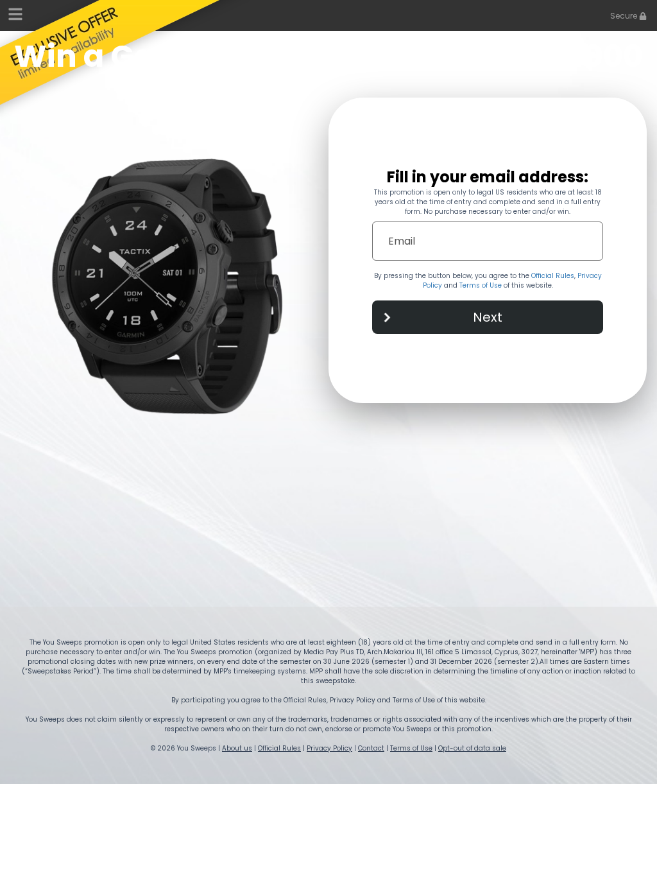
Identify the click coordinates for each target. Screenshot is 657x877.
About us (237, 748)
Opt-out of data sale (472, 748)
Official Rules (552, 276)
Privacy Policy (329, 748)
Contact (371, 748)
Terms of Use (480, 285)
